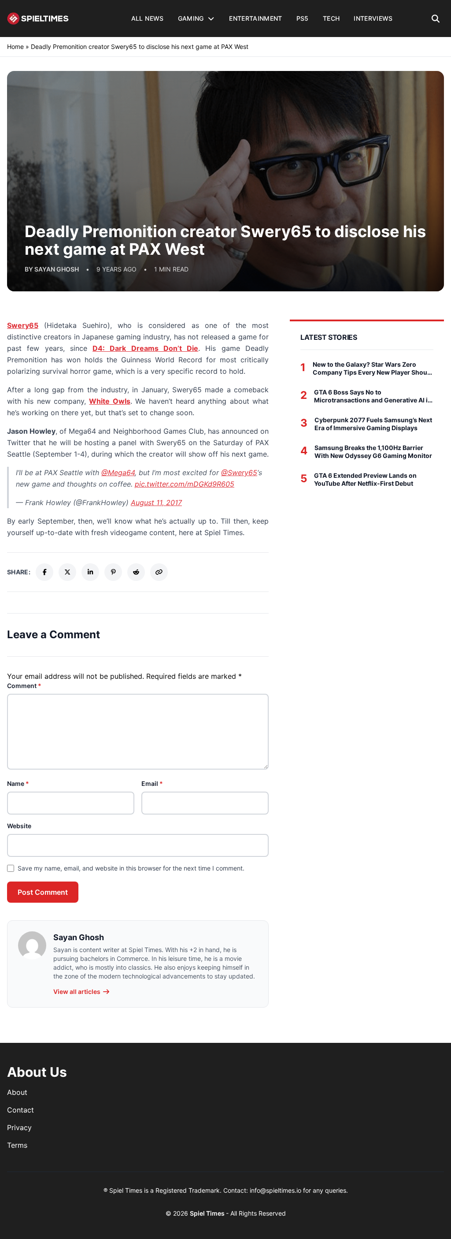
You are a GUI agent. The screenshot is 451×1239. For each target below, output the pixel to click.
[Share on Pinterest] (113, 572)
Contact (20, 1109)
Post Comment (43, 892)
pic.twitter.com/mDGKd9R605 (184, 484)
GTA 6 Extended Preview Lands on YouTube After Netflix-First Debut (365, 479)
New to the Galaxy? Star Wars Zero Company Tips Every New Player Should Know (373, 368)
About (17, 1092)
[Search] (435, 18)
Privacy (19, 1127)
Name (18, 783)
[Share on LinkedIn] (90, 572)
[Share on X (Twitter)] (67, 572)
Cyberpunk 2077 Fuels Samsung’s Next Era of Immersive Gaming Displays (373, 424)
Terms (17, 1145)
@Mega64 (118, 472)
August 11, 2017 (156, 502)
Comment (24, 685)
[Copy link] (159, 572)
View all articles (76, 991)
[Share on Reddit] (136, 572)
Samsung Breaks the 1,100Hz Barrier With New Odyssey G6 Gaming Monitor (373, 451)
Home (15, 46)
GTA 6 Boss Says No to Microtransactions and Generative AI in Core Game (373, 396)
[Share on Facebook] (44, 572)
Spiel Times (208, 1213)
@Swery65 (239, 472)
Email (152, 783)
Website (19, 826)
